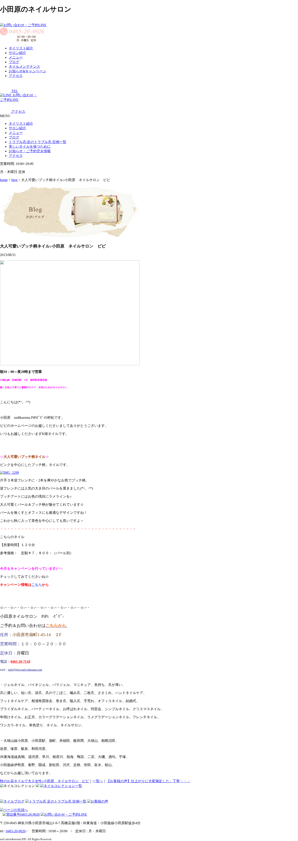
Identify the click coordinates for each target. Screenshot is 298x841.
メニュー (16, 133)
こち (34, 585)
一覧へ (97, 781)
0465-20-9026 (16, 831)
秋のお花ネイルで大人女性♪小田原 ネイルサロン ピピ (44, 781)
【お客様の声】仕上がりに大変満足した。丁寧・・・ (148, 781)
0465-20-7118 (20, 661)
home (4, 180)
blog (14, 180)
